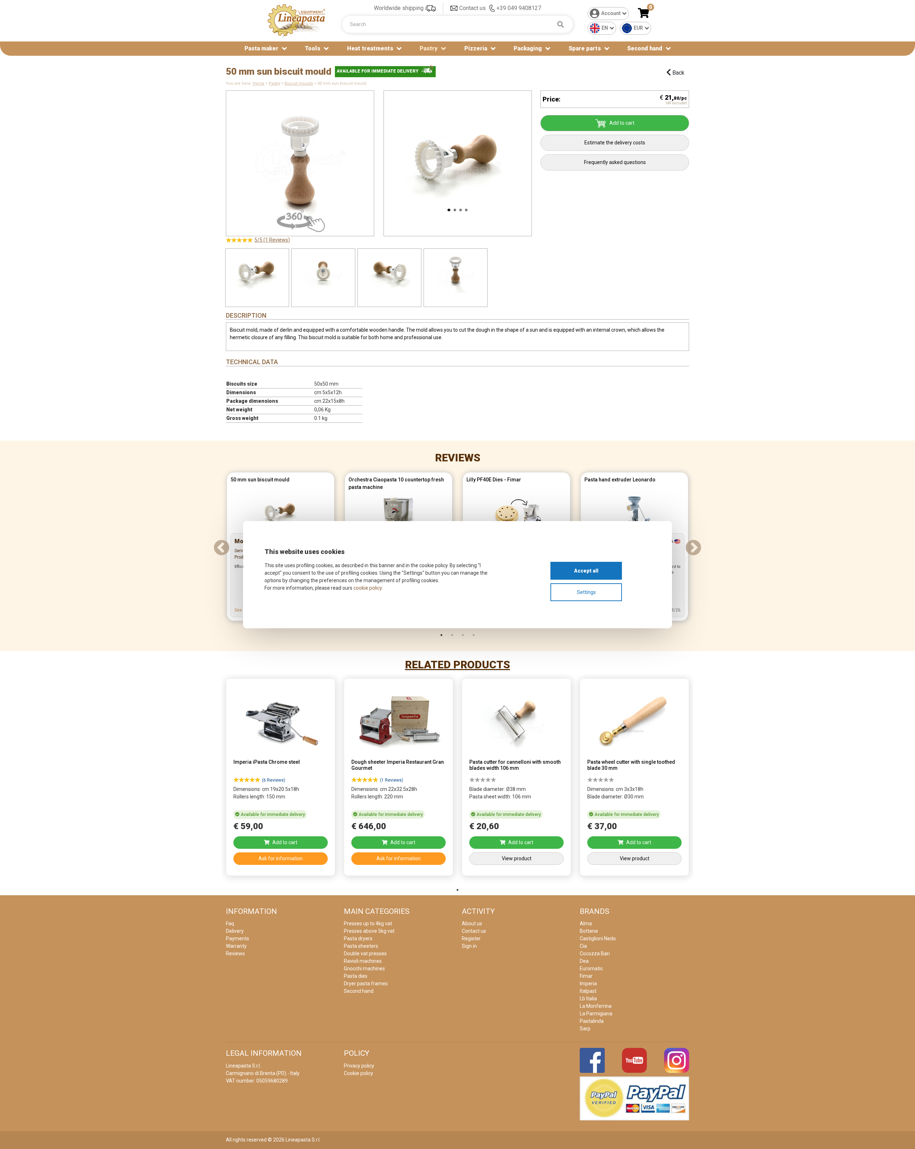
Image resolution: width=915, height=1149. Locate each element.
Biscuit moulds (299, 83)
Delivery (235, 931)
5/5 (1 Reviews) (272, 240)
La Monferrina (596, 1006)
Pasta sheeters (361, 946)
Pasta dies (355, 976)
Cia (583, 946)
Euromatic (591, 968)
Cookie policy (358, 1073)
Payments (237, 938)
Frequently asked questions (615, 162)
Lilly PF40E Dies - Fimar (493, 479)
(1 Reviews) (391, 780)
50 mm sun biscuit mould (260, 479)
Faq (230, 923)
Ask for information (280, 858)
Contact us (472, 8)
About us (472, 923)
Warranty (236, 946)
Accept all (586, 571)
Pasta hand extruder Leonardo (620, 479)
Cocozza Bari (595, 953)
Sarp (585, 1028)
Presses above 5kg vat (369, 931)
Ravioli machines (363, 961)
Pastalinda (592, 1021)
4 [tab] (473, 635)
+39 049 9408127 (518, 8)
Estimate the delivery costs (614, 142)
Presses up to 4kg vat (368, 923)
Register (471, 938)
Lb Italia (588, 998)
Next (541, 160)
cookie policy (367, 588)
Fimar (586, 976)
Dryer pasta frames (366, 983)
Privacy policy (359, 1066)
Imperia (588, 983)
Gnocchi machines (364, 968)
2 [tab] (452, 635)
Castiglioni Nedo (598, 938)
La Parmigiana (596, 1013)
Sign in (469, 946)
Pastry (274, 83)
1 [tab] (441, 635)
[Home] (297, 20)
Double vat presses (365, 953)
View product (516, 858)
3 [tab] (462, 635)
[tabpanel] (281, 779)
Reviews (457, 457)
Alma (586, 923)
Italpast (588, 991)
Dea (584, 961)
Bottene (589, 931)
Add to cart (621, 123)
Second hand (644, 48)
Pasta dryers (358, 938)
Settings (586, 592)
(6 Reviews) (273, 780)
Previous (374, 160)
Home (258, 83)
